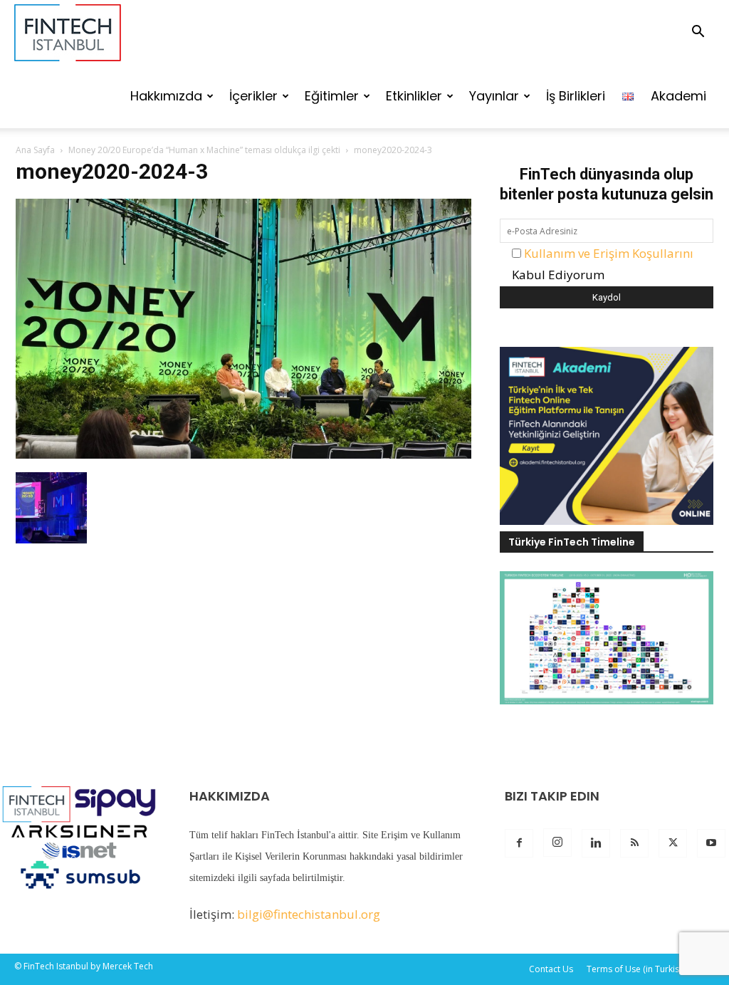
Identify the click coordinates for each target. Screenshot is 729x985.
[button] (698, 32)
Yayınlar (494, 96)
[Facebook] (519, 843)
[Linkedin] (596, 843)
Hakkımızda (166, 96)
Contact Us (551, 969)
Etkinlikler (414, 96)
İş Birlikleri (575, 96)
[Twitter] (673, 843)
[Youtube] (711, 843)
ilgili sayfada (264, 877)
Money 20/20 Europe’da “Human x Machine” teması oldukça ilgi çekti (204, 150)
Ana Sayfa (35, 150)
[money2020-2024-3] (243, 454)
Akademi (678, 96)
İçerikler (253, 96)
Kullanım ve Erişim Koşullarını (608, 253)
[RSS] (634, 843)
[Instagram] (557, 842)
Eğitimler (332, 96)
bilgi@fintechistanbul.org (308, 914)
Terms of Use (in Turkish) (636, 969)
